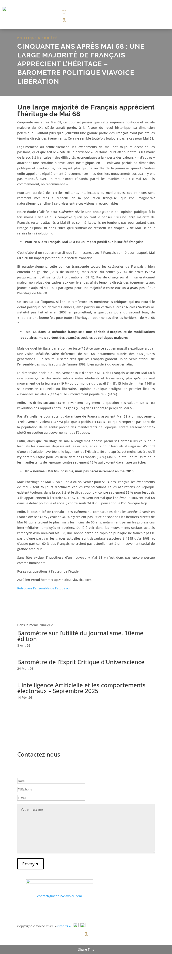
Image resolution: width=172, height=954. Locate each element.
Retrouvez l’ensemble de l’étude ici (44, 588)
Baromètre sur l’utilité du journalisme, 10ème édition (80, 636)
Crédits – (63, 926)
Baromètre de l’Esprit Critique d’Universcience (80, 662)
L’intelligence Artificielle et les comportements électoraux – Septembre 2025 (81, 688)
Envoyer (30, 864)
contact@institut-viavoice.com (59, 896)
